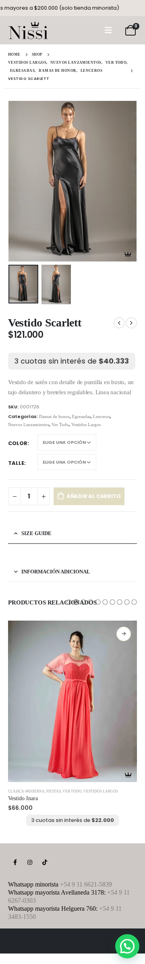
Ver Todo (60, 424)
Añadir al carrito (93, 496)
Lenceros (101, 416)
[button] (68, 602)
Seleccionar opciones (123, 634)
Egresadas (81, 416)
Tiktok (45, 862)
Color (17, 443)
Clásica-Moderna (26, 791)
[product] (72, 701)
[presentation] (18, 181)
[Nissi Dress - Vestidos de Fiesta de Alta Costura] (28, 30)
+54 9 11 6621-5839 (86, 884)
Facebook (15, 862)
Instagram (30, 862)
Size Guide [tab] (36, 533)
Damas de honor (54, 416)
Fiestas (53, 791)
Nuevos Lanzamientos (28, 424)
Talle (16, 463)
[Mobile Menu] (108, 30)
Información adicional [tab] (55, 572)
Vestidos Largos (86, 424)
